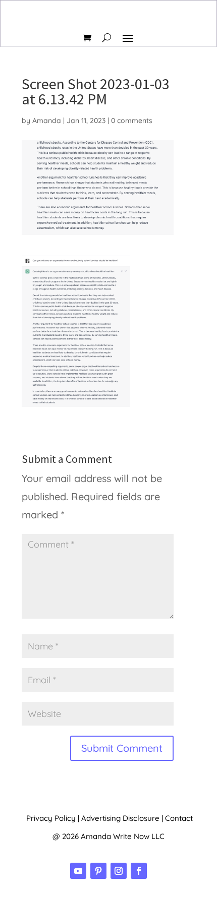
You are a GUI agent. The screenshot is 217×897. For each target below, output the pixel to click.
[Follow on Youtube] (78, 871)
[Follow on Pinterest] (98, 871)
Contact (179, 818)
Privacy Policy (51, 818)
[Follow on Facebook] (139, 871)
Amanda (46, 120)
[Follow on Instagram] (119, 871)
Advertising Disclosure (120, 818)
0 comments (131, 120)
